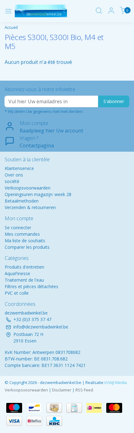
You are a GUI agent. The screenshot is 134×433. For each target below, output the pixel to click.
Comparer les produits (27, 247)
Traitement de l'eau (24, 280)
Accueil (11, 27)
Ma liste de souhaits (25, 240)
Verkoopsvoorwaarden (27, 188)
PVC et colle (17, 293)
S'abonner (113, 101)
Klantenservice (19, 168)
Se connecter (18, 227)
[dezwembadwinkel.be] (41, 11)
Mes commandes (22, 234)
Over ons (14, 175)
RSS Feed (84, 390)
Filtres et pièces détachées (31, 286)
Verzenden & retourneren (30, 207)
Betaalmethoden (22, 201)
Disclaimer (61, 390)
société (12, 181)
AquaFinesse (17, 273)
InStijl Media (115, 382)
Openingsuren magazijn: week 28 (38, 194)
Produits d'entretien (24, 267)
